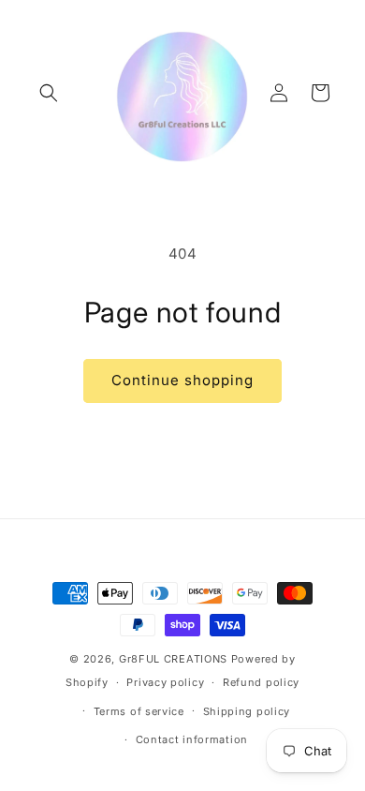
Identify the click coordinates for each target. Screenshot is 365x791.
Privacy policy (165, 682)
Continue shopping (182, 380)
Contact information (192, 739)
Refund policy (261, 682)
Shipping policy (247, 711)
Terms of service (139, 711)
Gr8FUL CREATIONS (175, 658)
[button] (48, 92)
